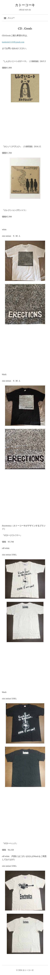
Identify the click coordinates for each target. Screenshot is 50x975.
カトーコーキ (25, 5)
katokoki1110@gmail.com (13, 42)
